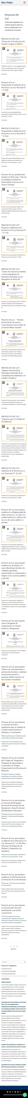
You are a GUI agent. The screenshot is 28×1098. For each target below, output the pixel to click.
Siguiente (14, 949)
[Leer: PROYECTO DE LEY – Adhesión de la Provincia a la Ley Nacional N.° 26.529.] (14, 484)
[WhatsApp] (20, 1092)
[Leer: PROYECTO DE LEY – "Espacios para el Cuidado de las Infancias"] (14, 432)
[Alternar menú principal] (24, 3)
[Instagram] (12, 1092)
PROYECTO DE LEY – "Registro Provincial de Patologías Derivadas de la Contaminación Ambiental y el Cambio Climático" (13, 373)
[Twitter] (10, 1092)
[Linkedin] (15, 1092)
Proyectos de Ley (7, 968)
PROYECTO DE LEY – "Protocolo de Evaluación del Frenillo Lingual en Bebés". (13, 41)
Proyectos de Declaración (9, 971)
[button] (25, 1095)
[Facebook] (7, 1092)
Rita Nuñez (7, 2)
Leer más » (4, 74)
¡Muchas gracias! (6, 982)
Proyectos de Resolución (9, 973)
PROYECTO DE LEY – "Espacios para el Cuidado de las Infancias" (13, 419)
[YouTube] (18, 1092)
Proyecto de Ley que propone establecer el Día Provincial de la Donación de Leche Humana (13, 877)
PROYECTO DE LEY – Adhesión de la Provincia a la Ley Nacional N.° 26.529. (13, 470)
